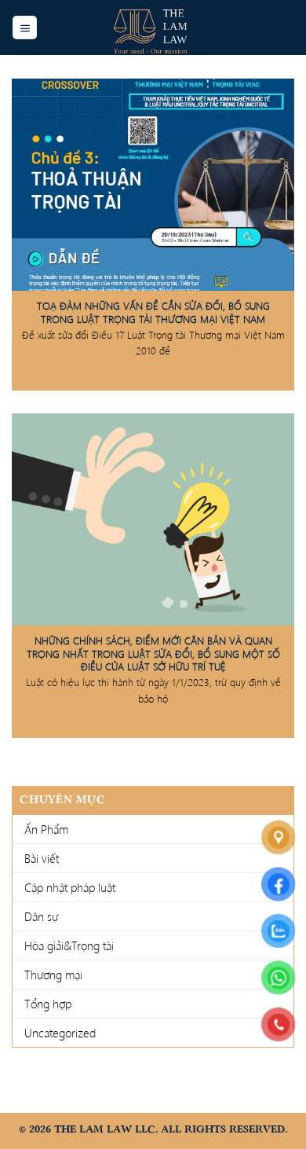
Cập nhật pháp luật (69, 887)
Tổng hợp (47, 1003)
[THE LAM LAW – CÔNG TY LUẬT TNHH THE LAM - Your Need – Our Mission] (153, 27)
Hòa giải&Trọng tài (69, 945)
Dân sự (41, 916)
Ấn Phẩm (46, 829)
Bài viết (41, 858)
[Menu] (25, 28)
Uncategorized (60, 1033)
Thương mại (53, 974)
